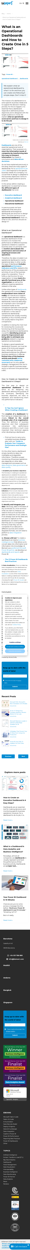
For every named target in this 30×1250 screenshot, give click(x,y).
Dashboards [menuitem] (7, 1162)
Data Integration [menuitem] (8, 1131)
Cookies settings (15, 642)
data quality (6, 467)
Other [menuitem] (5, 1143)
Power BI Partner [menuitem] (9, 1177)
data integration (16, 533)
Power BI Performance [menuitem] (11, 1136)
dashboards (24, 78)
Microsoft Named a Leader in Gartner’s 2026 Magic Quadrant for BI (18, 722)
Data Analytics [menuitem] (8, 1179)
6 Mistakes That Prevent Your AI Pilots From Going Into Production (18, 733)
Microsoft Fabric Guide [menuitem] (10, 1117)
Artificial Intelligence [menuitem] (10, 1155)
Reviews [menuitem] (6, 1184)
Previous (8, 756)
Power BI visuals (19, 580)
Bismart (26, 142)
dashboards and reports (11, 552)
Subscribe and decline (15, 651)
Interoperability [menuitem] (8, 1169)
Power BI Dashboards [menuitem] (10, 1141)
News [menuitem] (5, 1181)
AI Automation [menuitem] (8, 1122)
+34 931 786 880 (16, 955)
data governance (19, 465)
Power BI (9, 74)
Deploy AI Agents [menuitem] (9, 1126)
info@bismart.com (16, 959)
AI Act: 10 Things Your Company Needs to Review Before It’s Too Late (18, 712)
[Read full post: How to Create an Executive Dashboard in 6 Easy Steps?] (15, 790)
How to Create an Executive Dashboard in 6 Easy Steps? (14, 800)
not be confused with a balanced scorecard (12, 360)
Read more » (8, 820)
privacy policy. (10, 1031)
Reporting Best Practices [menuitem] (11, 1138)
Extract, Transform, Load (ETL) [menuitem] (13, 1157)
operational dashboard (10, 78)
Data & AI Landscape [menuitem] (10, 1129)
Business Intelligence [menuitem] (10, 1172)
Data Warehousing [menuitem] (9, 1174)
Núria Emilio (13, 706)
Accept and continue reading (15, 646)
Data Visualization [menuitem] (9, 1167)
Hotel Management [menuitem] (9, 1164)
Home (9, 13)
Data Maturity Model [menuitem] (10, 1124)
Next (23, 756)
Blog (3, 13)
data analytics (7, 465)
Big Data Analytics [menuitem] (9, 1160)
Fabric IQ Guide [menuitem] (8, 1119)
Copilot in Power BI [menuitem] (9, 1134)
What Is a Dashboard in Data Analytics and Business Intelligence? (13, 849)
